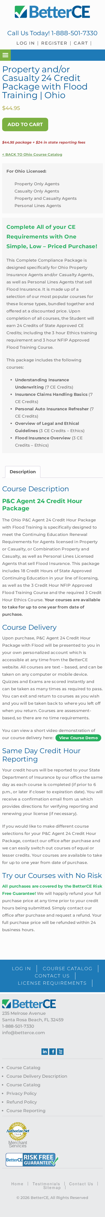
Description (23, 471)
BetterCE (52, 12)
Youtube (60, 1051)
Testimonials (46, 1184)
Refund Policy (21, 1102)
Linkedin (44, 1051)
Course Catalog (23, 1067)
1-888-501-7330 (74, 33)
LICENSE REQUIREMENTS (52, 983)
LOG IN (21, 968)
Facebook (52, 1051)
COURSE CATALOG (68, 968)
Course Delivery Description (36, 1076)
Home (17, 1184)
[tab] (22, 472)
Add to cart (25, 124)
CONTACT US (52, 975)
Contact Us (81, 1184)
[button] (5, 55)
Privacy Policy (21, 1093)
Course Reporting (26, 1110)
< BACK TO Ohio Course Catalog (32, 154)
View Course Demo (78, 738)
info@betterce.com (23, 1032)
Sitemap (52, 1187)
